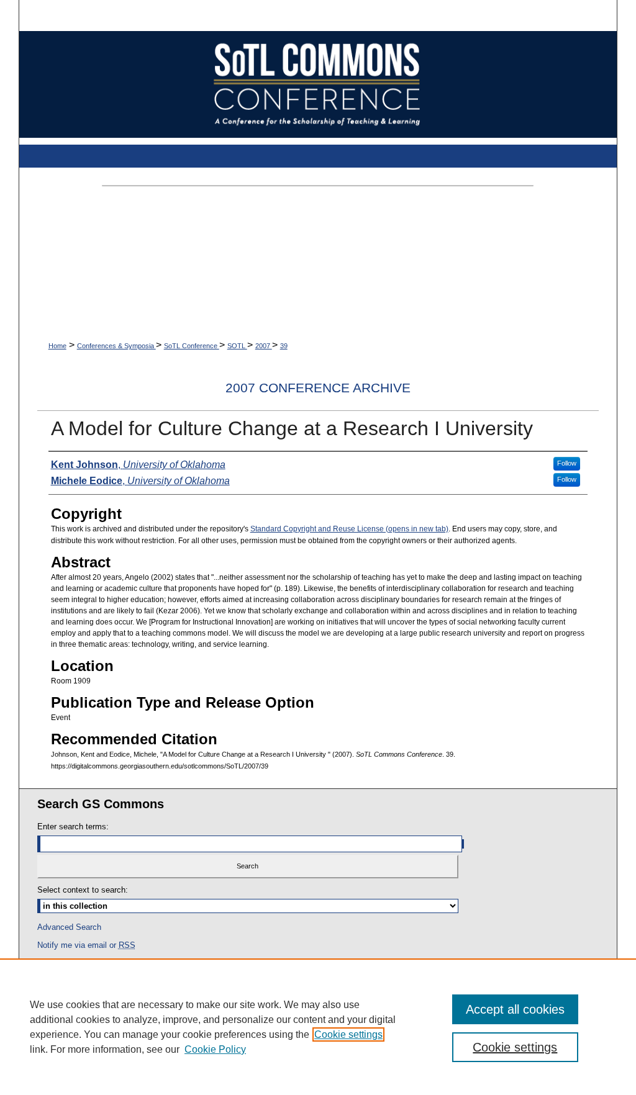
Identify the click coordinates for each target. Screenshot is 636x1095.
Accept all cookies (515, 1009)
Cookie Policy (215, 1049)
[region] (318, 1026)
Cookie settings (348, 1034)
